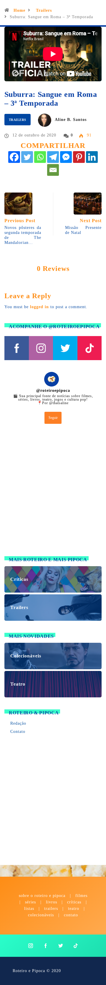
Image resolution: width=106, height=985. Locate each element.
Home (19, 10)
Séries (31, 902)
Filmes (81, 895)
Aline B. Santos (71, 119)
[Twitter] (27, 157)
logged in (39, 307)
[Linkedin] (92, 157)
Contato (17, 731)
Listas (29, 908)
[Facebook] (14, 157)
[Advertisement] (53, 491)
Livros (51, 902)
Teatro (73, 908)
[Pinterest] (79, 157)
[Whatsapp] (40, 157)
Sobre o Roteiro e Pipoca (42, 895)
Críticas (74, 902)
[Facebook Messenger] (66, 157)
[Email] (53, 170)
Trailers (44, 10)
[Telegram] (53, 157)
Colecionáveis (41, 915)
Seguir (53, 418)
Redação (18, 723)
